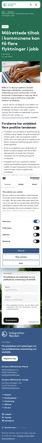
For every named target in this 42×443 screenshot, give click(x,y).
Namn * (8, 287)
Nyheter (11, 12)
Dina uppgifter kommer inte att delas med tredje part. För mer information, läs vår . (22, 307)
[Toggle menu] (36, 4)
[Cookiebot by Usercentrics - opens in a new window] (30, 178)
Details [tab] (21, 184)
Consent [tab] (7, 184)
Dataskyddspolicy (8, 438)
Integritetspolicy (12, 309)
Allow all (21, 251)
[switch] (36, 228)
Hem (3, 12)
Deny (21, 263)
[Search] (30, 4)
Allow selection (21, 257)
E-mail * (8, 297)
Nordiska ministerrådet (25, 436)
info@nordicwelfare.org (11, 375)
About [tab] (34, 184)
